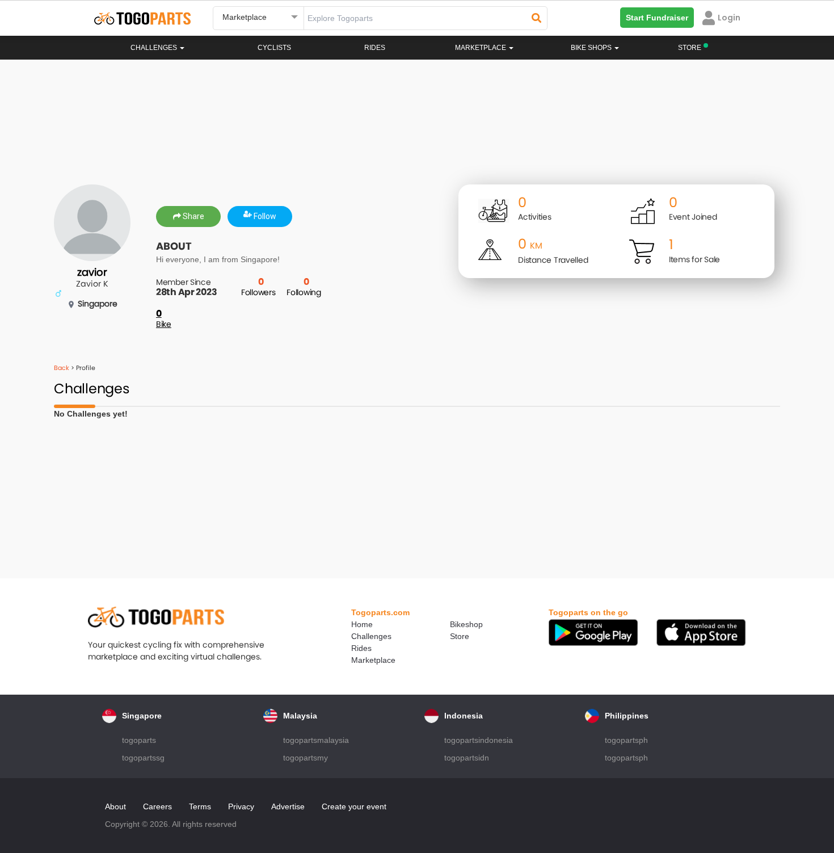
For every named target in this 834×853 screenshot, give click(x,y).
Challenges (154, 48)
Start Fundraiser (657, 17)
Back (61, 367)
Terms (200, 806)
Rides (374, 48)
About (115, 806)
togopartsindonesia (478, 740)
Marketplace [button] (481, 48)
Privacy (241, 806)
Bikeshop (466, 624)
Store (459, 636)
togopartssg (143, 757)
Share (192, 216)
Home (362, 624)
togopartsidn (466, 757)
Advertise (288, 806)
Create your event (354, 806)
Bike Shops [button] (592, 48)
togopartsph (626, 740)
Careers (157, 806)
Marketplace (373, 660)
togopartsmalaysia (316, 740)
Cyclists (274, 48)
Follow (264, 216)
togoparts (139, 740)
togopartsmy (305, 757)
